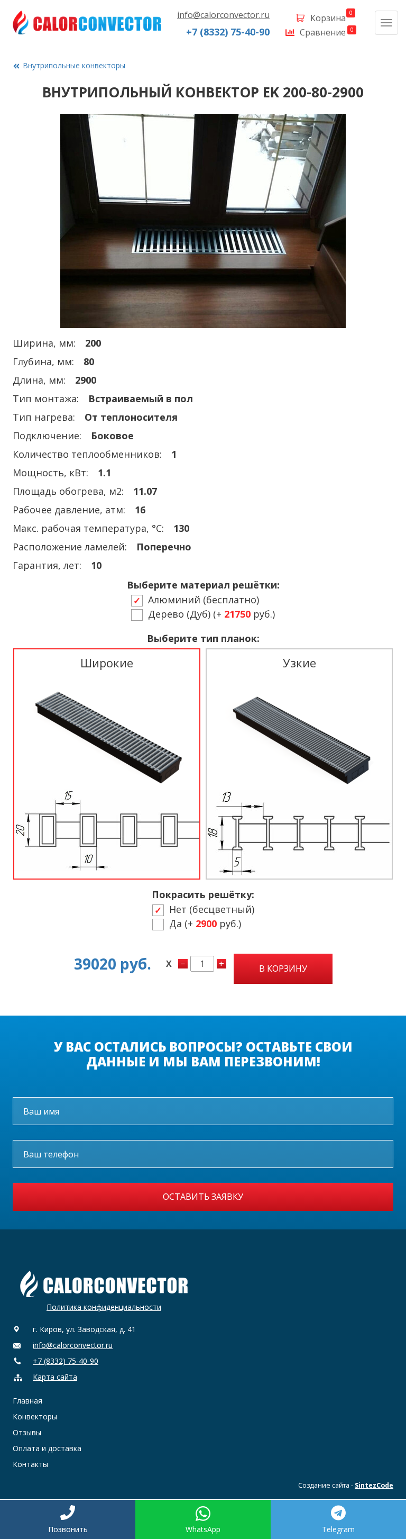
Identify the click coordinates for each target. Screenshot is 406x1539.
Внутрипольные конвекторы (74, 65)
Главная (27, 1401)
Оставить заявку (203, 1196)
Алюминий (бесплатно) (203, 600)
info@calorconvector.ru (223, 15)
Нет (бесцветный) (211, 910)
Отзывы (27, 1432)
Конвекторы (35, 1416)
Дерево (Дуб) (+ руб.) (211, 614)
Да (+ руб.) (205, 924)
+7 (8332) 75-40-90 (228, 31)
